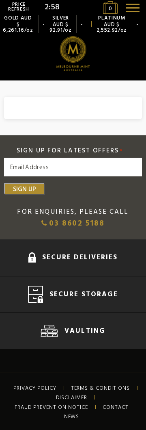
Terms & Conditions (100, 388)
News (71, 416)
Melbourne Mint (73, 54)
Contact (116, 407)
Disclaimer (71, 397)
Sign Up (24, 189)
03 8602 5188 (75, 223)
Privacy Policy (34, 388)
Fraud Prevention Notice (51, 407)
